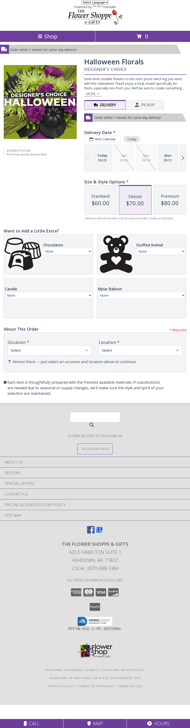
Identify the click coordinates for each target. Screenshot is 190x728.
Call (33, 723)
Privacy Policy (61, 686)
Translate (109, 7)
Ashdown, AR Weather (69, 678)
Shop (50, 36)
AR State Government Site (117, 678)
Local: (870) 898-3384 (95, 568)
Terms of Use (130, 686)
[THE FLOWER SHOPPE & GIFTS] (95, 24)
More (90, 93)
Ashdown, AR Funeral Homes (71, 670)
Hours (161, 723)
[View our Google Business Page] (99, 532)
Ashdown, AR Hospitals (123, 670)
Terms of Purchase (96, 686)
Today (131, 139)
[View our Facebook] (91, 532)
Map (97, 723)
